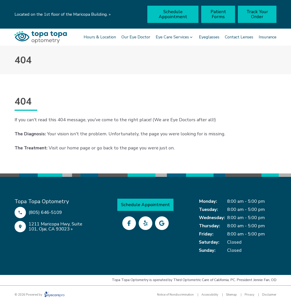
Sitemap (231, 295)
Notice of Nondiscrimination (175, 295)
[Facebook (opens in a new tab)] (129, 223)
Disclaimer (269, 295)
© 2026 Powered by (29, 295)
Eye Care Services (172, 37)
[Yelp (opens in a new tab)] (145, 223)
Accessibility (209, 295)
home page (78, 148)
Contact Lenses (239, 37)
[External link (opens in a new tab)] (162, 223)
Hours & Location (100, 37)
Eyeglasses (209, 37)
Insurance (267, 37)
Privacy (249, 295)
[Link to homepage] (41, 37)
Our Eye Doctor (135, 37)
